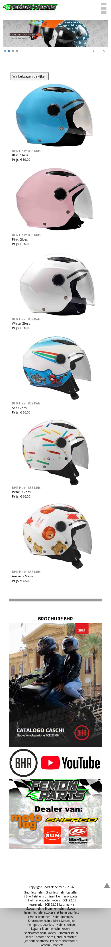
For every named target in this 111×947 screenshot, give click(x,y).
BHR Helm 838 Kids (26, 151)
